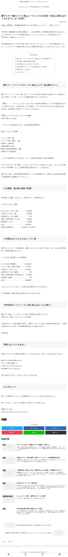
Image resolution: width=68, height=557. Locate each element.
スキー (4, 419)
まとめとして (21, 72)
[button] (62, 300)
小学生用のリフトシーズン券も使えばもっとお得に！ (33, 66)
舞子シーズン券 (11, 118)
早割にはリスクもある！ (24, 69)
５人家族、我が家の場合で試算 (26, 61)
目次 (31, 55)
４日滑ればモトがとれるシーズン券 (27, 64)
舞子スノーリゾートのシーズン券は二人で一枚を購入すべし (35, 58)
